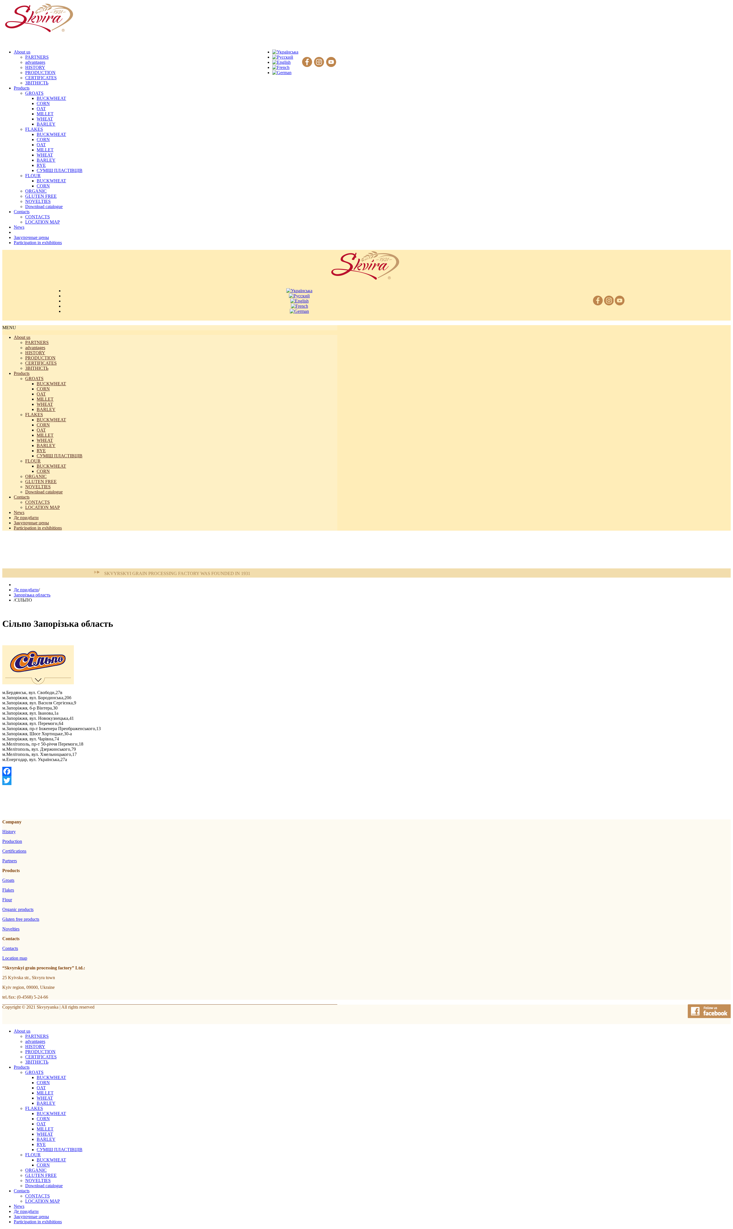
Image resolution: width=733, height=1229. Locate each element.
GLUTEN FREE (41, 196)
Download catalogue (44, 206)
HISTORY (35, 67)
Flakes (8, 890)
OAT (41, 108)
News (19, 512)
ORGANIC (36, 191)
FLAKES (34, 129)
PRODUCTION (40, 72)
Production (12, 841)
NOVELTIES (38, 201)
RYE (41, 165)
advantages (35, 62)
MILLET (45, 113)
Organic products (18, 909)
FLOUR (33, 175)
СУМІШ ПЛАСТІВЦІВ (59, 170)
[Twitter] (169, 780)
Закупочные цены (31, 522)
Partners (9, 860)
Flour (7, 899)
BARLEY (46, 124)
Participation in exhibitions (38, 527)
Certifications (14, 851)
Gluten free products (20, 919)
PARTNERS (37, 57)
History (9, 831)
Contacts (21, 497)
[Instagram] (319, 62)
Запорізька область (32, 594)
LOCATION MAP (42, 222)
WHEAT (45, 118)
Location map (14, 958)
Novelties (10, 928)
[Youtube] (331, 62)
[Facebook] (307, 62)
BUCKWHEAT (51, 98)
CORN (43, 103)
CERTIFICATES (41, 77)
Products (21, 373)
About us (22, 337)
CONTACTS (37, 216)
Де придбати (26, 517)
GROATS (34, 93)
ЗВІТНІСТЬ (36, 82)
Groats (8, 880)
